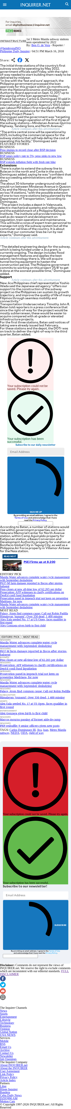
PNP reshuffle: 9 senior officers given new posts (29, 726)
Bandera (5, 1092)
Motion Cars (7, 1101)
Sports (4, 1013)
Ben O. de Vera (40, 45)
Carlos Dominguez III (22, 729)
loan (45, 729)
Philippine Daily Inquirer (15, 51)
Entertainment (8, 1016)
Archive (5, 1050)
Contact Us (6, 1053)
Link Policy (7, 1074)
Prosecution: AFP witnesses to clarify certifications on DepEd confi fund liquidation (32, 594)
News (3, 1010)
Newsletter (6, 1056)
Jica (39, 729)
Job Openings (8, 1059)
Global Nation (8, 1031)
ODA (24, 732)
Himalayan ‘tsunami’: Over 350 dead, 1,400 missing (31, 616)
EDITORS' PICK (11, 637)
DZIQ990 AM (8, 1098)
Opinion (5, 1028)
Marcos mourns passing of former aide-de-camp (30, 719)
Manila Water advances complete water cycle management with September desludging (35, 579)
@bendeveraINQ (10, 48)
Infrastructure (13, 41)
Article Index (8, 1080)
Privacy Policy (40, 520)
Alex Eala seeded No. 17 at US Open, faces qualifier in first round (33, 621)
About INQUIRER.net (13, 1065)
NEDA (15, 732)
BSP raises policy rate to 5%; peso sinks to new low (31, 156)
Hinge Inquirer (9, 1089)
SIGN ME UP (36, 512)
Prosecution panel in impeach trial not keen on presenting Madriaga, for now (34, 600)
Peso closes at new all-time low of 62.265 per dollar (31, 589)
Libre (3, 1086)
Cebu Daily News (11, 1095)
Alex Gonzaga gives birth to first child (23, 625)
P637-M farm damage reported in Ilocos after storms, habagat (31, 585)
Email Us (5, 1047)
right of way (36, 732)
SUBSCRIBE (60, 925)
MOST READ (30, 637)
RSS (2, 1044)
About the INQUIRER (13, 1068)
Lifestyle (5, 1019)
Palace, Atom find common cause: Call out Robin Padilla (34, 613)
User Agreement (10, 1071)
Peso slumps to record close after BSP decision (28, 150)
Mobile (4, 1041)
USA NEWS (8, 1035)
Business (5, 1025)
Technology (7, 1022)
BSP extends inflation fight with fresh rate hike (28, 162)
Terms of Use (21, 517)
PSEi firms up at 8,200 (39, 562)
